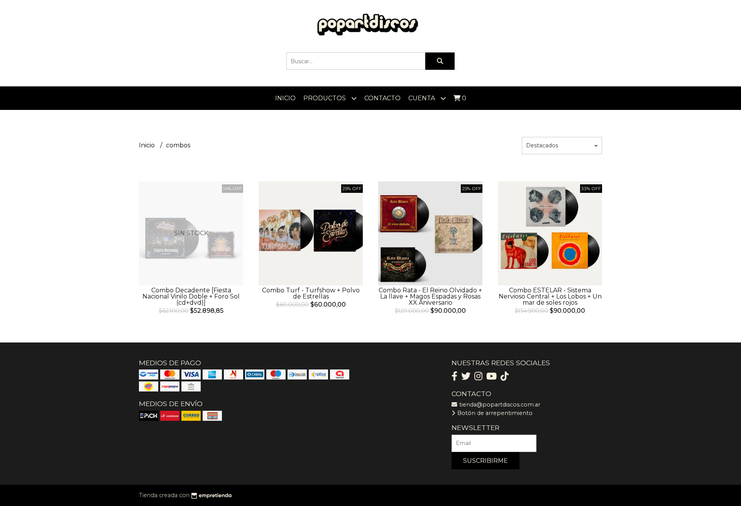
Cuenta (422, 98)
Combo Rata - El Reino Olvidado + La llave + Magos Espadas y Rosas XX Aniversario (430, 296)
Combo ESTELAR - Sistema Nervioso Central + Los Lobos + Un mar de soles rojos (550, 296)
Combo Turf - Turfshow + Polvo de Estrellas (311, 293)
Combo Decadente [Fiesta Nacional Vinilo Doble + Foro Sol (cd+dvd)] (191, 296)
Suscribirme (485, 460)
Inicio (285, 98)
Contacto (382, 98)
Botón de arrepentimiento (494, 413)
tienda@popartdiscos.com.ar (499, 404)
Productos (325, 98)
